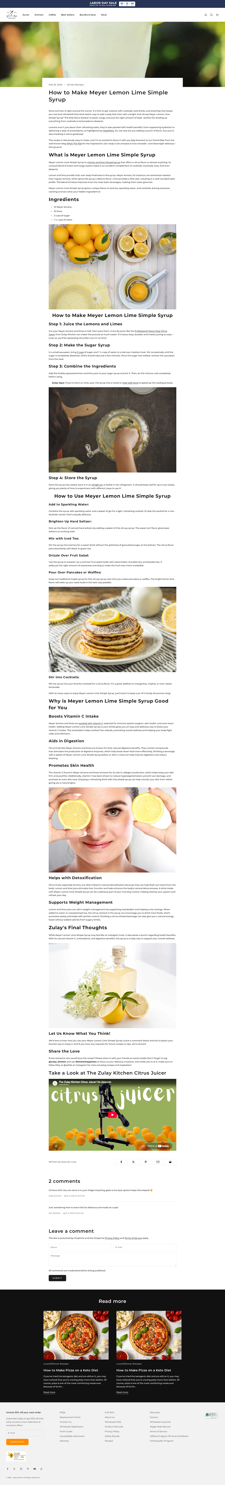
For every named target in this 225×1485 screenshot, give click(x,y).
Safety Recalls (112, 1436)
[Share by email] (158, 1162)
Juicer (26, 15)
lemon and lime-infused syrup (104, 162)
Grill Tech (109, 1412)
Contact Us (65, 1422)
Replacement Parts (70, 1417)
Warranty (155, 1412)
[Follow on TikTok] (41, 1469)
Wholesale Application (71, 1426)
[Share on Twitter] (133, 1162)
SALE (104, 15)
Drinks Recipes (75, 84)
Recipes (109, 1441)
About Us (110, 1417)
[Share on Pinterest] (146, 1162)
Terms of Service (133, 1238)
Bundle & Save (88, 15)
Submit (57, 1278)
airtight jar (97, 485)
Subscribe (17, 1442)
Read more (49, 1392)
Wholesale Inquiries (160, 1422)
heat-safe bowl (130, 383)
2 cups (80, 352)
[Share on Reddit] (170, 1162)
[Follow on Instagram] (21, 1469)
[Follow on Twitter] (14, 1469)
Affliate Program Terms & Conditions (169, 1436)
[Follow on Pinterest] (28, 1469)
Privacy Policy (112, 1238)
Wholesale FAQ (113, 1422)
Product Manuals (114, 1426)
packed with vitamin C (91, 723)
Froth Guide (66, 1431)
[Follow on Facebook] (7, 1469)
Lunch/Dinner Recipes (56, 1364)
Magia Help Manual (160, 1426)
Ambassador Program (161, 1441)
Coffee (52, 15)
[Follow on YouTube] (34, 1469)
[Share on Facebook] (121, 1162)
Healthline (108, 130)
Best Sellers (67, 15)
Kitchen (39, 15)
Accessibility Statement (72, 1436)
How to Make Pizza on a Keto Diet (70, 1370)
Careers (154, 1417)
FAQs (62, 1412)
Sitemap (64, 1441)
